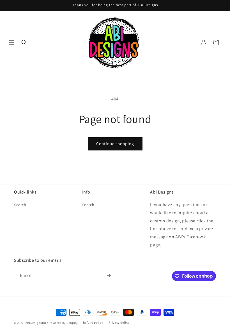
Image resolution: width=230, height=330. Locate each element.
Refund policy (93, 322)
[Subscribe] (108, 275)
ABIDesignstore (37, 323)
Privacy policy (119, 322)
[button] (12, 42)
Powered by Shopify (63, 323)
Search (20, 204)
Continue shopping (115, 143)
